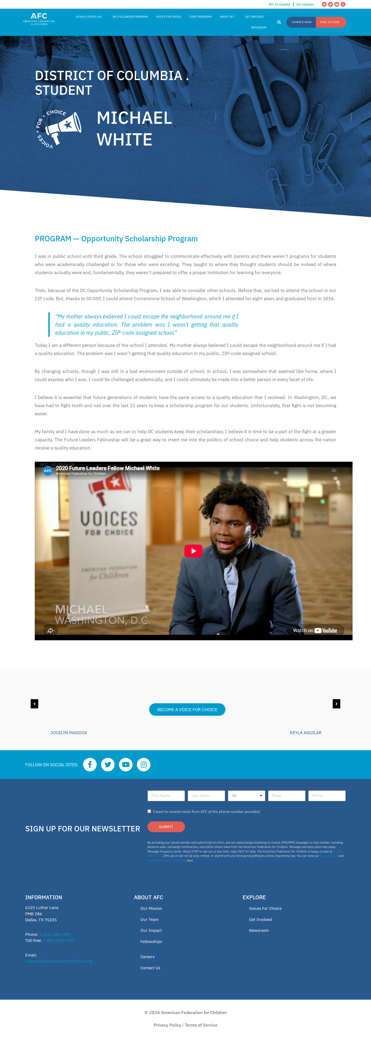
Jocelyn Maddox (69, 732)
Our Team (149, 919)
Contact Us (150, 967)
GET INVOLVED (254, 16)
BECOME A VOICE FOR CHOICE (187, 709)
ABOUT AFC (227, 16)
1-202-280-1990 (55, 934)
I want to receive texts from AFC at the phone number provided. (207, 811)
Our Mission (151, 908)
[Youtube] (336, 4)
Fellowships (151, 941)
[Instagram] (343, 4)
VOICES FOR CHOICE (168, 16)
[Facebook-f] (90, 764)
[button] (279, 22)
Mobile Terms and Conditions (166, 860)
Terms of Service (201, 1025)
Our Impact (151, 930)
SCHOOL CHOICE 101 (89, 16)
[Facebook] (324, 4)
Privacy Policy (329, 856)
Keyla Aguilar (306, 732)
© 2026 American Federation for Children (185, 1012)
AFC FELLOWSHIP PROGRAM (130, 16)
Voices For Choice (265, 908)
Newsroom (259, 930)
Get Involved (260, 919)
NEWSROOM (258, 27)
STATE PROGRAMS (201, 16)
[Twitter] (330, 4)
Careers (147, 956)
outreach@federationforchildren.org (58, 961)
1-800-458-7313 (59, 940)
